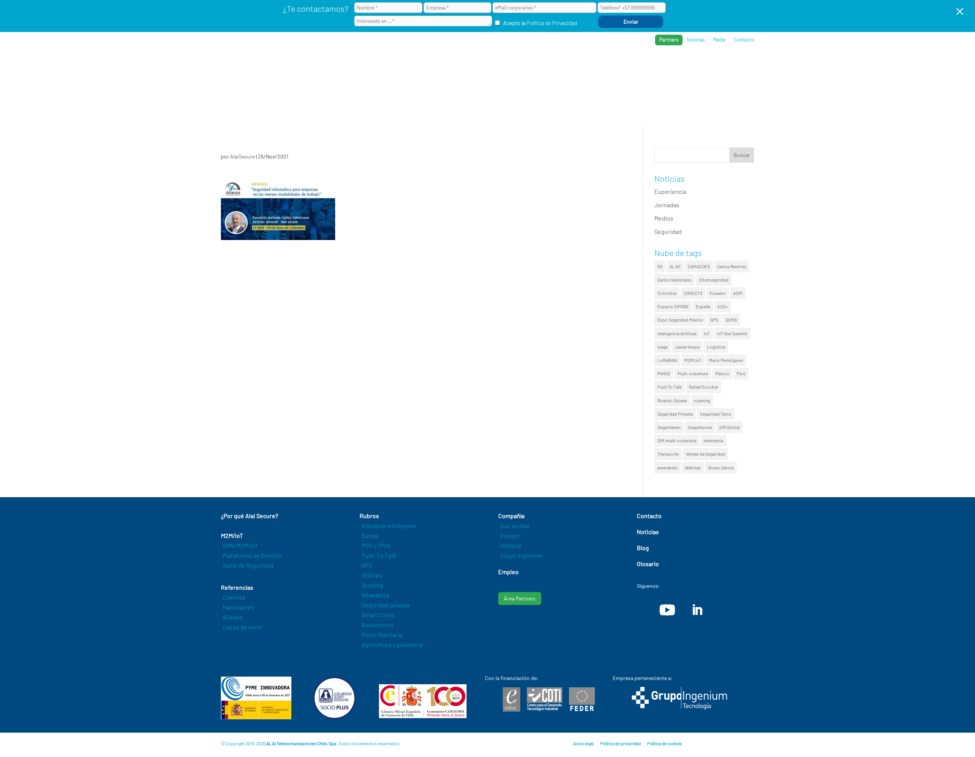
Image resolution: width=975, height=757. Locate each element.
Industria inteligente (388, 525)
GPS (714, 319)
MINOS (663, 373)
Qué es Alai (514, 525)
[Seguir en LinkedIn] (697, 610)
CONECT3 (693, 293)
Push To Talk (669, 386)
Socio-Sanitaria (381, 634)
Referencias (637, 65)
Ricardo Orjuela (672, 400)
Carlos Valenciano (674, 279)
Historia (510, 545)
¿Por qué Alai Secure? (507, 65)
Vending (372, 585)
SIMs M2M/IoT (240, 545)
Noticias (696, 40)
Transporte (668, 453)
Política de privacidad (620, 743)
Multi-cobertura (693, 373)
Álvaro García (721, 467)
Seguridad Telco (715, 413)
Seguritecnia (700, 427)
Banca (369, 535)
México (722, 373)
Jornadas (666, 204)
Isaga (662, 346)
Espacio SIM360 (673, 306)
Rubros (597, 65)
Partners (668, 40)
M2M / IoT (561, 65)
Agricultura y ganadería (392, 644)
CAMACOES (699, 266)
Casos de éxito (242, 627)
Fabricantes (238, 607)
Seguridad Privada (675, 413)
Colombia (666, 293)
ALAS (675, 266)
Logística (716, 346)
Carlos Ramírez (731, 266)
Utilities (371, 575)
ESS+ (723, 306)
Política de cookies (664, 743)
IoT (707, 333)
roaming (702, 400)
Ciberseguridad (714, 279)
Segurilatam (669, 427)
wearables (667, 467)
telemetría (713, 440)
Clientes (234, 597)
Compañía (679, 65)
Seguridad (668, 231)
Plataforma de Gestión (252, 555)
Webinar (693, 467)
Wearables (375, 595)
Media (719, 40)
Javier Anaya (687, 346)
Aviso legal (583, 743)
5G (659, 266)
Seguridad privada (385, 604)
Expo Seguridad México (680, 319)
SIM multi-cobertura (676, 440)
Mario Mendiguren (726, 360)
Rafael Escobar (703, 386)
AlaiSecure (242, 156)
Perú (741, 373)
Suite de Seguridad (248, 565)
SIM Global (729, 427)
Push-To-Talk (378, 555)
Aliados (233, 617)
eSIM (738, 293)
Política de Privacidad (551, 23)
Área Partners (519, 598)
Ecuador (718, 293)
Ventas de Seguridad (705, 453)
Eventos (716, 65)
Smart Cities (377, 614)
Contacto (744, 40)
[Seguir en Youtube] (667, 610)
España (703, 306)
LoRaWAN (667, 360)
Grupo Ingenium (521, 555)
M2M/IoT (693, 360)
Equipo (509, 535)
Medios (663, 218)
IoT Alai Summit (732, 333)
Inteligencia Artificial (677, 333)
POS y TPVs (375, 545)
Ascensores (377, 624)
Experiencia (670, 191)
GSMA (731, 319)
